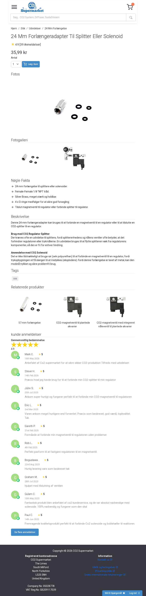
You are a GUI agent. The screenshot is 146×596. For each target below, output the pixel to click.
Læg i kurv (33, 64)
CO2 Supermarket (83, 550)
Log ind (133, 593)
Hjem (14, 28)
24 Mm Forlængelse (56, 28)
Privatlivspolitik (104, 571)
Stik (23, 28)
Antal (14, 57)
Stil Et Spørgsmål (114, 593)
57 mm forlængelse (30, 322)
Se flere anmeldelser (24, 532)
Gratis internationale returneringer (103, 574)
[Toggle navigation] (14, 7)
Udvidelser (35, 28)
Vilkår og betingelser (104, 567)
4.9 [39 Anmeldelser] (28, 44)
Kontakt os (104, 559)
